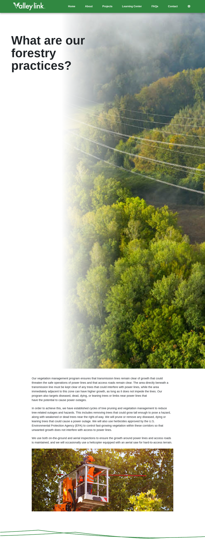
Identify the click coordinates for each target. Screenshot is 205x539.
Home (71, 6)
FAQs (155, 6)
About (89, 6)
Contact (173, 6)
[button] (189, 6)
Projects (107, 6)
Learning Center (132, 6)
